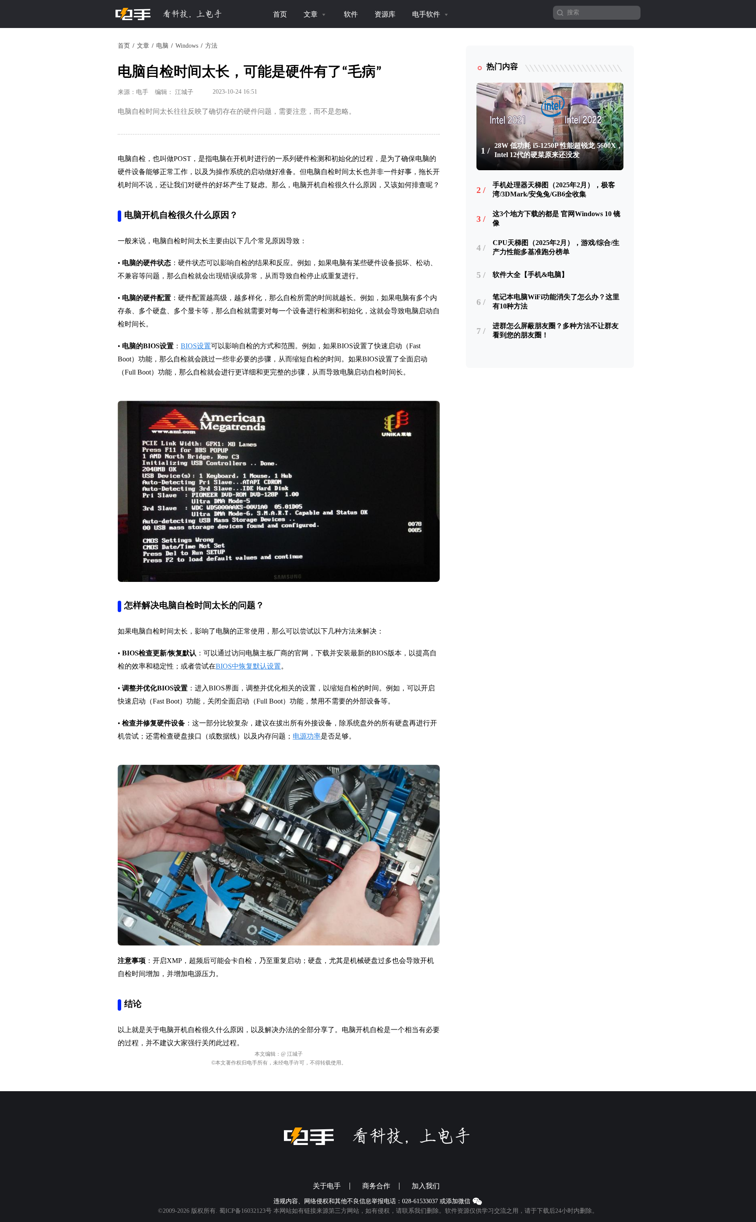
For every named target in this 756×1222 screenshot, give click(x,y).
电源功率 (307, 736)
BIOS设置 (196, 346)
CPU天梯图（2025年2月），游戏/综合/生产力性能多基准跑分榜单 (556, 247)
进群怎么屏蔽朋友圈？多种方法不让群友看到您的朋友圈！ (556, 330)
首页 (280, 14)
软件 (351, 14)
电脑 (162, 45)
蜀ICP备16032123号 (245, 1211)
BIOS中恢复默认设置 (248, 666)
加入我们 (426, 1186)
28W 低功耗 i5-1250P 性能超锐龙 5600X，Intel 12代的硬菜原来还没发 (558, 150)
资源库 (385, 14)
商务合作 (376, 1186)
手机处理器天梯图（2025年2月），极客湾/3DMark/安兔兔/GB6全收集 (554, 189)
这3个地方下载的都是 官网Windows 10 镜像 (556, 218)
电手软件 (427, 14)
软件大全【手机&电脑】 (530, 274)
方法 (211, 45)
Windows (186, 45)
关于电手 (327, 1186)
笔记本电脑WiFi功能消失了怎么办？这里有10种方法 (556, 301)
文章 (311, 14)
